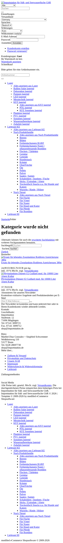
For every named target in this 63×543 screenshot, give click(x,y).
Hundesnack (26, 159)
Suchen (13, 249)
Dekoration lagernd (22, 91)
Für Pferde (25, 208)
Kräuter (23, 162)
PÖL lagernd (26, 107)
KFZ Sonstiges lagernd (31, 110)
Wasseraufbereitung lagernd (26, 121)
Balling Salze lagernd (23, 88)
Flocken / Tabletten (29, 151)
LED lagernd (19, 96)
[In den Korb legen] (2, 78)
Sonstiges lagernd (21, 118)
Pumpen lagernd (21, 94)
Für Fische (25, 197)
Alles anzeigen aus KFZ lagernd (35, 105)
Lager (10, 83)
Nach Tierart (19, 192)
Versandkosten (31, 270)
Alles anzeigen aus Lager (25, 86)
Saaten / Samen (27, 176)
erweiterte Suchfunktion (43, 240)
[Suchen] (2, 12)
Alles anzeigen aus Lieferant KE (29, 129)
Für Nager (25, 203)
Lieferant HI (13, 214)
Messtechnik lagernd (23, 99)
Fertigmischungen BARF (32, 143)
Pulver (23, 173)
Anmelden (17, 43)
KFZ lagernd (19, 102)
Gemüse (24, 154)
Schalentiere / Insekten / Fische (34, 178)
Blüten (23, 140)
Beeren (23, 137)
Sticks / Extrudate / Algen (32, 181)
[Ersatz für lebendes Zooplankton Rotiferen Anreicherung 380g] (31, 260)
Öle (21, 167)
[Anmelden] (31, 301)
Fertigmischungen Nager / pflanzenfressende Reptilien (33, 147)
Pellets (23, 170)
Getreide (24, 157)
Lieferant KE (13, 126)
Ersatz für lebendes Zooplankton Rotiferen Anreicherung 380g (31, 262)
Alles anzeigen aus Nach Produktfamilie (39, 135)
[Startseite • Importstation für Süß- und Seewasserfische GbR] (26, 2)
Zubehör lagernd (21, 124)
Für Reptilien (26, 211)
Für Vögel (25, 200)
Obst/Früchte (26, 165)
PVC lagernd (19, 116)
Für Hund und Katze (30, 206)
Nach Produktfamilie (23, 132)
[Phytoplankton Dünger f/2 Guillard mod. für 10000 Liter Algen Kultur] (31, 276)
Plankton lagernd (21, 113)
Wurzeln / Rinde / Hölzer (32, 189)
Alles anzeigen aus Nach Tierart (35, 195)
